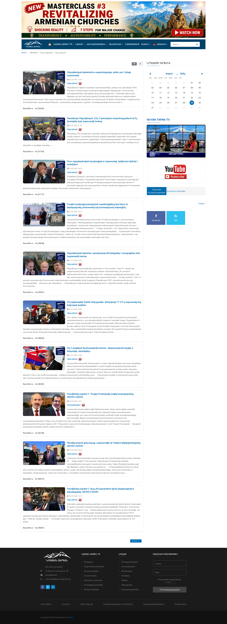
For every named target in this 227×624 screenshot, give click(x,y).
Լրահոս (122, 554)
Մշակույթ (125, 576)
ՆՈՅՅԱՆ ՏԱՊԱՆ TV (62, 44)
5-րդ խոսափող (90, 576)
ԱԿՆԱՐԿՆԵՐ (115, 44)
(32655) (40, 108)
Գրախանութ (180, 604)
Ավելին (201, 203)
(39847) (40, 528)
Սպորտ (124, 580)
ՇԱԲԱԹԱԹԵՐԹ (132, 44)
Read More (28, 108)
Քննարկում (88, 562)
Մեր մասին (46, 604)
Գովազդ (66, 604)
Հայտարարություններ (130, 589)
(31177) (40, 194)
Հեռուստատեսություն (153, 604)
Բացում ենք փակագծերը (94, 566)
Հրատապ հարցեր (91, 571)
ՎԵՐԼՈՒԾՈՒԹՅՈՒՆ (96, 44)
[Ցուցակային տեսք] (134, 63)
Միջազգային (126, 585)
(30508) (40, 243)
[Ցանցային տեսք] (140, 63)
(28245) (40, 384)
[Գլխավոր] (49, 44)
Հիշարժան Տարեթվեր (176, 191)
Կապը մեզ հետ (86, 604)
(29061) (40, 292)
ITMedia (70, 617)
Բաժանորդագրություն (170, 589)
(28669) (40, 338)
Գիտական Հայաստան (93, 580)
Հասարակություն (128, 566)
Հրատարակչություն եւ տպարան (118, 604)
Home (24, 53)
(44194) (40, 433)
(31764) (40, 151)
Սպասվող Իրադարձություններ (156, 191)
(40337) (40, 479)
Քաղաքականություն (129, 562)
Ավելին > (136, 541)
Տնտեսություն (126, 571)
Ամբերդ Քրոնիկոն (91, 589)
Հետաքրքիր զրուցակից (93, 585)
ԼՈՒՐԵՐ (79, 44)
